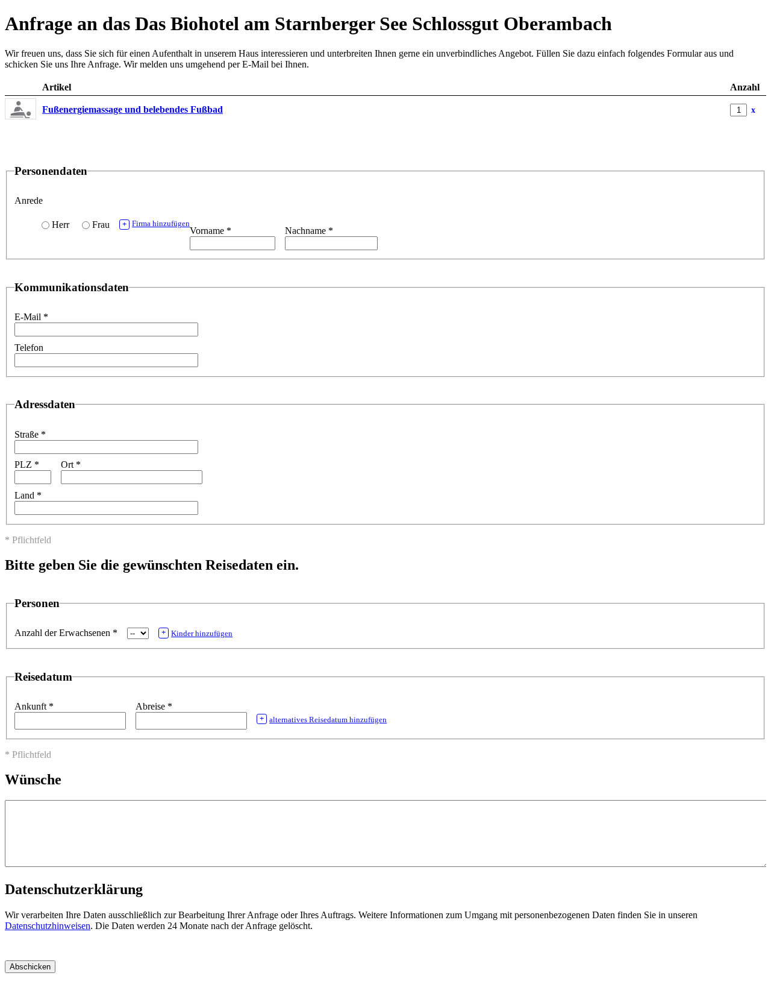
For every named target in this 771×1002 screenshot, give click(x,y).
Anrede (28, 200)
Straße (30, 434)
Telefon (28, 347)
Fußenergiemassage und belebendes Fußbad (132, 109)
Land (28, 495)
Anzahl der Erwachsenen (65, 633)
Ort (71, 464)
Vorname (210, 230)
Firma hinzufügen (156, 223)
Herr (60, 224)
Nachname (309, 230)
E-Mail (31, 317)
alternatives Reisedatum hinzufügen (323, 719)
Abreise (154, 706)
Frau (101, 224)
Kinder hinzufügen (197, 633)
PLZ (26, 464)
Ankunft (34, 706)
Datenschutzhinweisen (47, 926)
